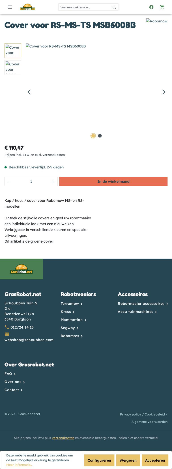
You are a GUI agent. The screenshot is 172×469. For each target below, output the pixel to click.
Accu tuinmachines (136, 311)
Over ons (13, 381)
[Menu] (9, 6)
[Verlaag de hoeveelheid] (9, 181)
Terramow (70, 303)
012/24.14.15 (22, 327)
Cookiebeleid (155, 414)
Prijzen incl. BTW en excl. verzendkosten (34, 155)
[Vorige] (29, 91)
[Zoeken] (114, 7)
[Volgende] (164, 91)
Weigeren (128, 460)
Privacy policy (131, 414)
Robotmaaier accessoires (142, 303)
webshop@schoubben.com (29, 340)
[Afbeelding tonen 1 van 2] (93, 136)
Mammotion (72, 319)
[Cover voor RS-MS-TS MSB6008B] (96, 91)
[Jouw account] (151, 6)
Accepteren (155, 460)
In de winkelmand (113, 181)
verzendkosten (63, 438)
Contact (12, 389)
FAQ (8, 373)
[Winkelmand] (162, 6)
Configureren (99, 460)
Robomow (70, 335)
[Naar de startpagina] (27, 7)
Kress (66, 311)
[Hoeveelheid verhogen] (53, 181)
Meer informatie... (19, 465)
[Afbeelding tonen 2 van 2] (100, 136)
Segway (69, 327)
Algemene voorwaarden (149, 422)
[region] (86, 91)
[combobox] (84, 7)
